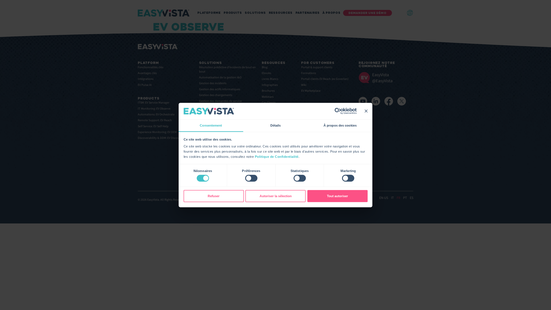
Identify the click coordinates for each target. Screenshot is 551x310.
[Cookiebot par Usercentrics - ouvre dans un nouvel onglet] (338, 111)
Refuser (214, 196)
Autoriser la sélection (276, 196)
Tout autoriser (337, 196)
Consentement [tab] (211, 125)
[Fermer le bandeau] (366, 111)
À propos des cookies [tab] (340, 125)
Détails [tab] (275, 125)
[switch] (251, 178)
